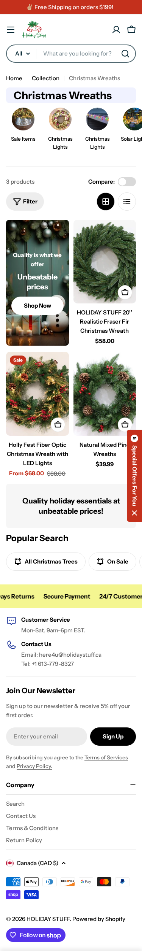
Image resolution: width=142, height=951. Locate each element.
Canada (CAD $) (37, 863)
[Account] (116, 29)
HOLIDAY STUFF (48, 918)
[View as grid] (106, 201)
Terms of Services (106, 757)
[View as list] (127, 201)
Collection (45, 78)
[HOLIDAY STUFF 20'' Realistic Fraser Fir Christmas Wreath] (104, 262)
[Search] (125, 53)
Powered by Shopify (98, 918)
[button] (134, 476)
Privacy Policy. (34, 766)
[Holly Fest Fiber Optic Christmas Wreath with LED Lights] (37, 394)
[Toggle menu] (10, 29)
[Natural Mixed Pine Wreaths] (104, 394)
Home (14, 78)
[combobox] (71, 53)
